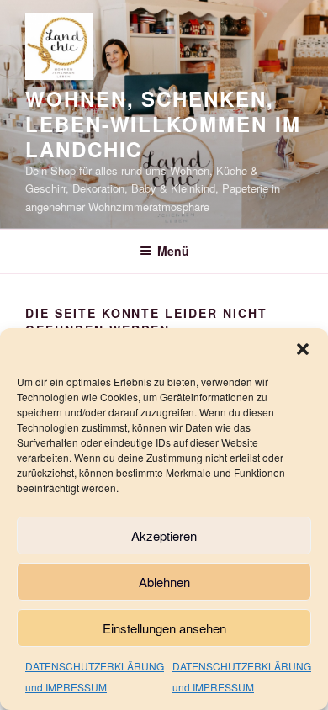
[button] (302, 349)
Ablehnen (164, 582)
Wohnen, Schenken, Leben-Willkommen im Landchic (162, 123)
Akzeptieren (164, 535)
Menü (173, 250)
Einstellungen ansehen (164, 628)
